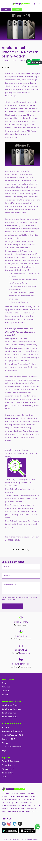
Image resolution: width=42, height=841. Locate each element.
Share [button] (6, 67)
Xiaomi (5, 695)
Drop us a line (24, 653)
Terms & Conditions (10, 761)
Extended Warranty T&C (12, 735)
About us (6, 727)
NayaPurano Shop (16, 839)
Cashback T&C (8, 739)
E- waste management (12, 747)
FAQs (4, 777)
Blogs (4, 751)
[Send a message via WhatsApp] (37, 826)
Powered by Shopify (31, 839)
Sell (17, 9)
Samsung (6, 687)
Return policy (7, 773)
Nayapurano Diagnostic (12, 731)
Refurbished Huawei (10, 717)
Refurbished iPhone (10, 705)
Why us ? (6, 743)
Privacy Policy (8, 769)
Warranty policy (9, 765)
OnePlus (5, 691)
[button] (2, 3)
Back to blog (22, 549)
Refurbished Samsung (11, 709)
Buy (6, 9)
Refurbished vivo (9, 713)
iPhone (5, 683)
